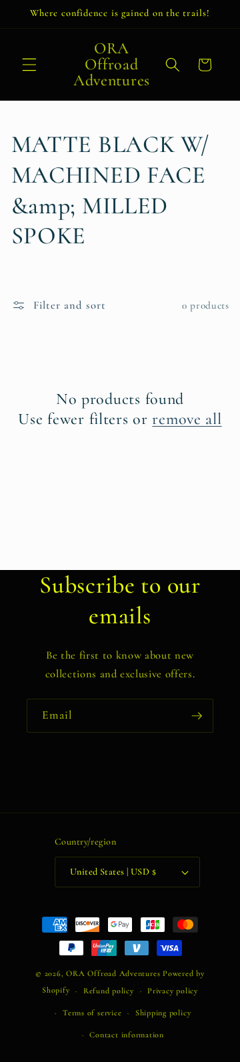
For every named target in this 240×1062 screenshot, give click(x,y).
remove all (186, 419)
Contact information (126, 1034)
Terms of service (92, 1012)
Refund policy (108, 990)
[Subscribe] (197, 716)
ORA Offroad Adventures (113, 973)
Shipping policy (163, 1012)
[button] (29, 65)
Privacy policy (172, 990)
